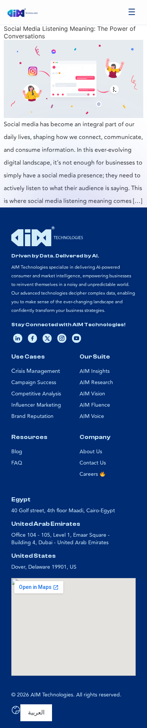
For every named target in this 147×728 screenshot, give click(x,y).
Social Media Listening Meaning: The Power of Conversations (70, 32)
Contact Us (93, 463)
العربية (36, 712)
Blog (16, 452)
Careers (90, 474)
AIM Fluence (95, 405)
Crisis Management (35, 371)
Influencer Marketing (36, 405)
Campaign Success (33, 382)
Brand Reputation (32, 416)
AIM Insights (95, 371)
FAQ (16, 463)
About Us (91, 452)
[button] (131, 13)
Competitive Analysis (36, 394)
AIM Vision (92, 394)
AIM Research (96, 382)
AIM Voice (92, 416)
